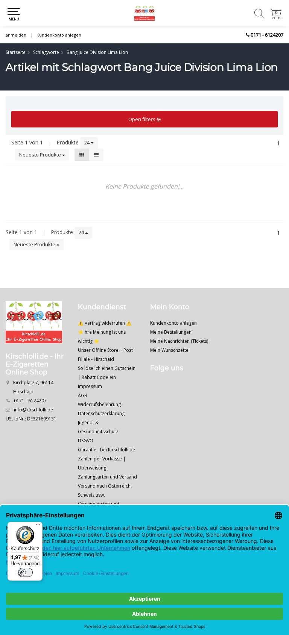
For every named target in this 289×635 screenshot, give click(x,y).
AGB (82, 395)
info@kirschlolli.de (33, 409)
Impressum (90, 386)
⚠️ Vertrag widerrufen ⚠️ (105, 323)
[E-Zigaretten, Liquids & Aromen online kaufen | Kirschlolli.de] (144, 13)
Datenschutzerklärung (101, 413)
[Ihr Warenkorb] (275, 17)
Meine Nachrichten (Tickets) (179, 341)
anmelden (16, 35)
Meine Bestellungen (171, 332)
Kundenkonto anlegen (59, 35)
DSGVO (85, 440)
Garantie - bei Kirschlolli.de (106, 449)
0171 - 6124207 (267, 34)
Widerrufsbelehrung (99, 404)
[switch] (25, 572)
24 (87, 142)
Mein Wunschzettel (170, 350)
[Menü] (38, 526)
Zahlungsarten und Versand (107, 477)
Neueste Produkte (40, 154)
